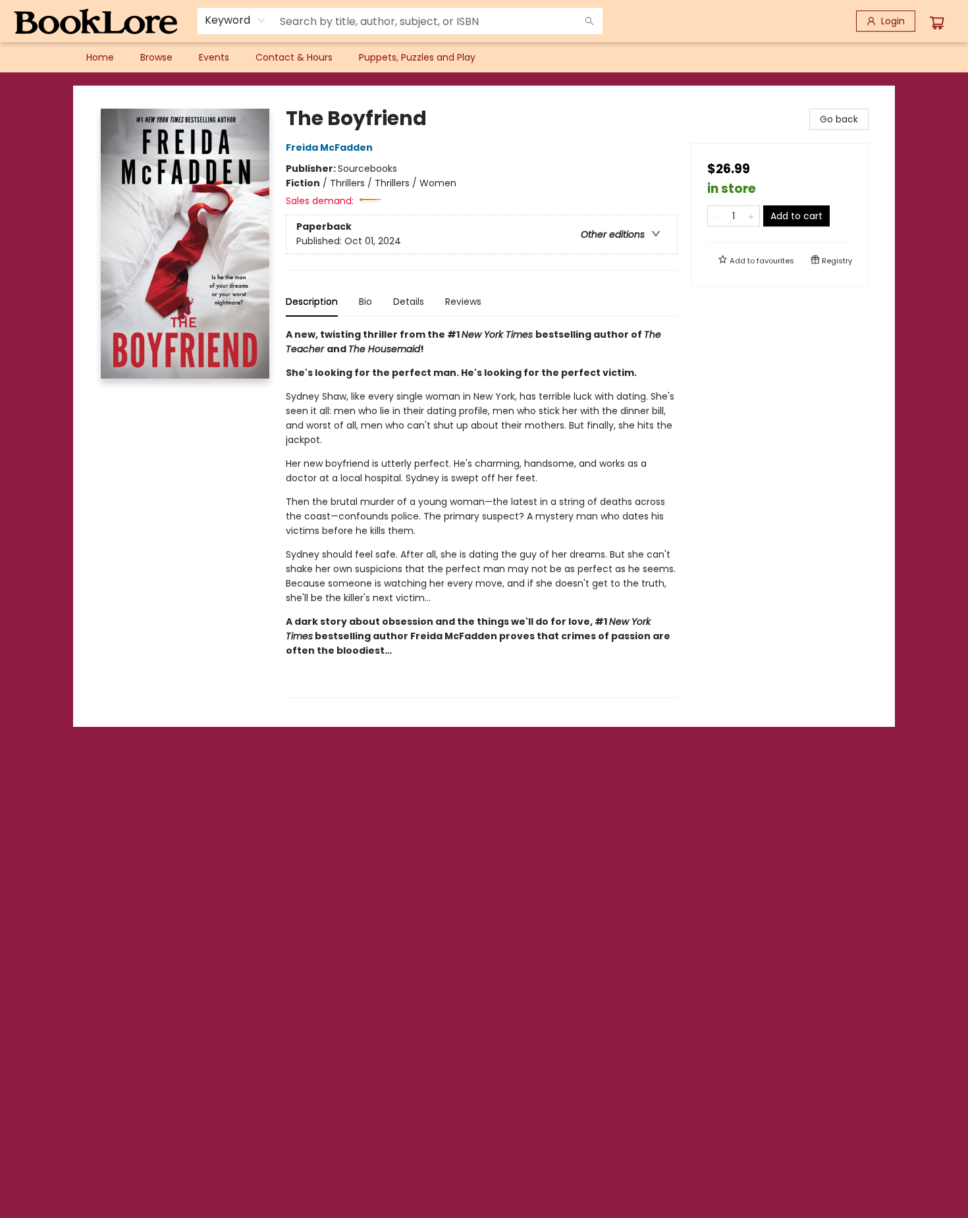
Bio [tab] (365, 301)
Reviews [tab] (463, 301)
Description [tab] (312, 301)
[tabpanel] (482, 512)
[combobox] (235, 20)
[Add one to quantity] (751, 216)
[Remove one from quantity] (716, 216)
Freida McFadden (329, 147)
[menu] (484, 57)
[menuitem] (100, 57)
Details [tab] (408, 301)
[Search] (589, 21)
